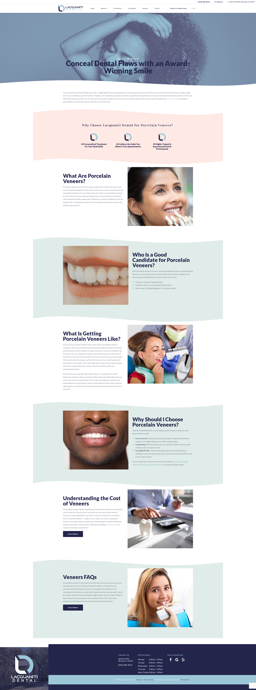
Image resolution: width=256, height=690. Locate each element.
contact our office (113, 525)
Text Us (219, 2)
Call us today (173, 99)
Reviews (145, 8)
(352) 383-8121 (204, 2)
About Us (104, 8)
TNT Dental (184, 680)
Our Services (118, 8)
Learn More (73, 534)
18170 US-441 (125, 660)
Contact (157, 8)
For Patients (132, 8)
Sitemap (139, 680)
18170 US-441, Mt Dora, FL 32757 (242, 2)
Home (92, 8)
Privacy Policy (149, 680)
